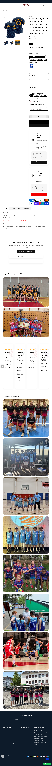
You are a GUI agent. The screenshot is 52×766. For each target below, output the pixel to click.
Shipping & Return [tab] (15, 208)
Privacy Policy (22, 733)
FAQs (4, 740)
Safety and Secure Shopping (9, 743)
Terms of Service (22, 740)
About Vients (21, 743)
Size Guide (5, 746)
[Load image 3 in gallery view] (17, 42)
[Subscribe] (36, 719)
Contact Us (5, 730)
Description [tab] (26, 208)
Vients (8, 762)
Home (4, 10)
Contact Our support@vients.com (26, 256)
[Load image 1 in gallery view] (6, 42)
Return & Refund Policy (24, 730)
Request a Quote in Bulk (39, 194)
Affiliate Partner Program (24, 746)
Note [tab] (6, 208)
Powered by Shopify (12, 762)
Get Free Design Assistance (39, 162)
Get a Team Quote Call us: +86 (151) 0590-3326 (26, 261)
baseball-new (10, 10)
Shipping (31, 38)
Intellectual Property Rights (9, 736)
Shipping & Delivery (23, 736)
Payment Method (6, 733)
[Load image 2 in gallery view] (11, 42)
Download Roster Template (26, 251)
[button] (2, 5)
